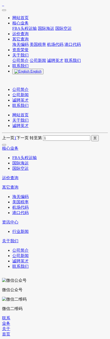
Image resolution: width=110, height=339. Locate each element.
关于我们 (20, 120)
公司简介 (20, 89)
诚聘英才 (20, 100)
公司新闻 (20, 95)
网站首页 (20, 115)
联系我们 (20, 105)
